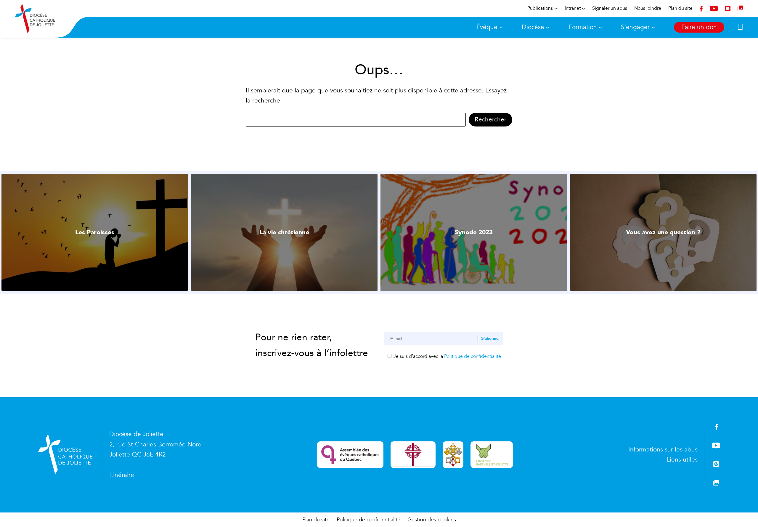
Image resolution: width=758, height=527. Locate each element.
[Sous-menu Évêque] (501, 27)
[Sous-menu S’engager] (653, 27)
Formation (582, 27)
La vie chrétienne (284, 232)
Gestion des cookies (431, 519)
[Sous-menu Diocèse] (547, 27)
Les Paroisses (94, 232)
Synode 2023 (474, 232)
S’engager (635, 27)
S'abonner (490, 338)
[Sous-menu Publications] (556, 8)
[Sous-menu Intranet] (583, 8)
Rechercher (490, 119)
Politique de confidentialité (472, 356)
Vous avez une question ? (663, 232)
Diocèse (533, 27)
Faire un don (699, 27)
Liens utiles (682, 459)
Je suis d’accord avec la (446, 356)
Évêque (486, 27)
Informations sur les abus (663, 449)
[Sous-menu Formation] (600, 27)
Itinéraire (121, 475)
